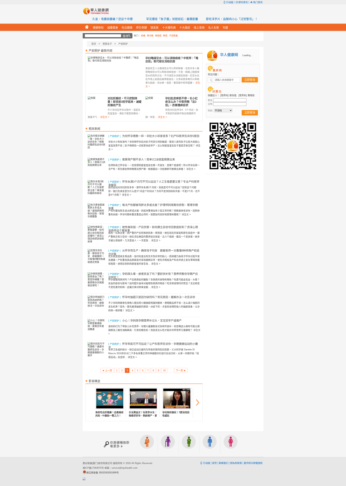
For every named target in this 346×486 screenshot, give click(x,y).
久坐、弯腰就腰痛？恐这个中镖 (112, 19)
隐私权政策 (236, 463)
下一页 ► (181, 370)
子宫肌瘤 (173, 35)
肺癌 (165, 35)
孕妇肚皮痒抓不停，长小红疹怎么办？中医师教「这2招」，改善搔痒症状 (181, 101)
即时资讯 (243, 2)
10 (164, 370)
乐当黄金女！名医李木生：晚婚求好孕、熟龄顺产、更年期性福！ (143, 415)
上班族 (147, 444)
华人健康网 (97, 11)
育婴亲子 (107, 43)
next (197, 402)
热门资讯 (257, 2)
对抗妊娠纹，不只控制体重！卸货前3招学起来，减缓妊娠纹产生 (124, 101)
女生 (231, 444)
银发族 (168, 444)
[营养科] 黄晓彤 (246, 95)
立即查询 (249, 79)
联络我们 (223, 463)
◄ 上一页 (107, 370)
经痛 (143, 35)
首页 (93, 43)
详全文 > (104, 117)
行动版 (229, 2)
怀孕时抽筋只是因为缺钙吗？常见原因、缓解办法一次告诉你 (158, 297)
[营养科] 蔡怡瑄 (228, 95)
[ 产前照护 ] (114, 136)
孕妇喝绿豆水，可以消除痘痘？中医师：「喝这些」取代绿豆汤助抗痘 (171, 59)
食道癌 (158, 35)
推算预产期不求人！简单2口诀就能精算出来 (148, 159)
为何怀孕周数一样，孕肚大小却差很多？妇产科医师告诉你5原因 (160, 135)
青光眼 (150, 35)
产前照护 (123, 43)
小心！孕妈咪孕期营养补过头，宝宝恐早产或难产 (152, 320)
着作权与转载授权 (253, 463)
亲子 (189, 444)
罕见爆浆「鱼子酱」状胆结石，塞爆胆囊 (172, 19)
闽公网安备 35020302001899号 (102, 472)
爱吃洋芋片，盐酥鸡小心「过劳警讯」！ (232, 19)
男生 (210, 444)
